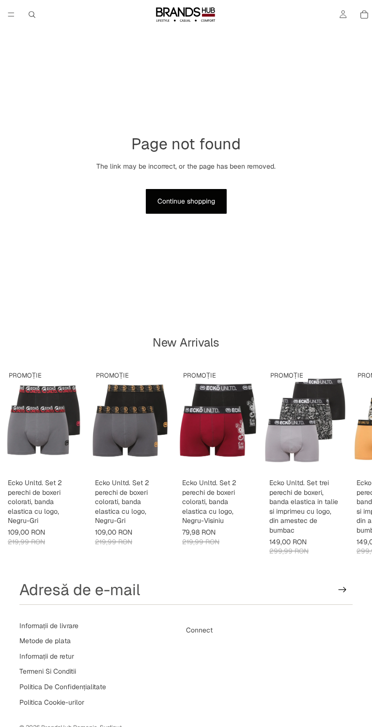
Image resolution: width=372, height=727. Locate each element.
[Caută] (32, 14)
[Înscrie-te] (342, 590)
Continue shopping (186, 201)
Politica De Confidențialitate (62, 686)
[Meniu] (11, 14)
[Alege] (72, 459)
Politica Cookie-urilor (51, 702)
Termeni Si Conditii (47, 671)
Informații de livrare (48, 625)
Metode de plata (45, 640)
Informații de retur (46, 656)
